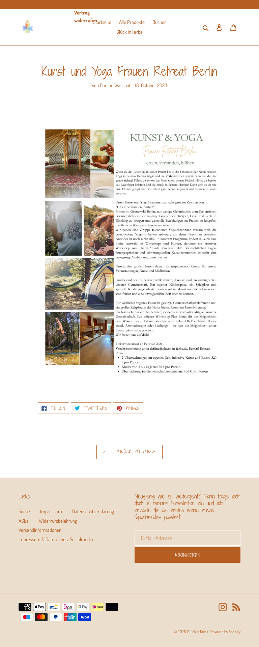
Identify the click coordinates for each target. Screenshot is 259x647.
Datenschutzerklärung (93, 511)
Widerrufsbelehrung (58, 521)
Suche (24, 511)
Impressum (51, 511)
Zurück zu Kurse (134, 451)
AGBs (24, 521)
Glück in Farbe (197, 631)
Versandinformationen (40, 530)
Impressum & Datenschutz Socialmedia (56, 539)
